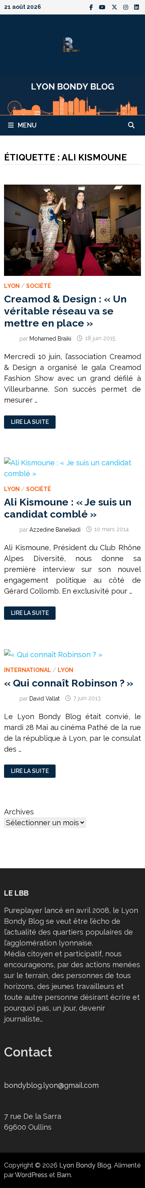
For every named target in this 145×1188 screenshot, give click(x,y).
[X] (115, 6)
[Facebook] (92, 6)
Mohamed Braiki (50, 338)
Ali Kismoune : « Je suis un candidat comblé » (67, 508)
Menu (27, 125)
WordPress (31, 1175)
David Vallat (44, 698)
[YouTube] (103, 6)
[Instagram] (126, 6)
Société (38, 286)
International (27, 670)
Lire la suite (29, 422)
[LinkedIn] (136, 6)
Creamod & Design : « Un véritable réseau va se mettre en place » (65, 311)
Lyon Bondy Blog (85, 1165)
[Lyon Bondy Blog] (72, 94)
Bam (64, 1175)
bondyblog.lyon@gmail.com (51, 1085)
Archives (19, 812)
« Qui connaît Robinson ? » (68, 683)
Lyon (12, 286)
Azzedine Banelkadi (55, 529)
